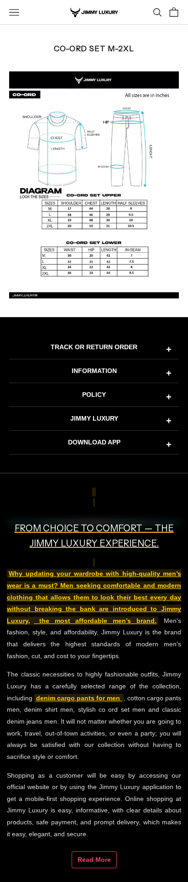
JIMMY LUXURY (121, 420)
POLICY (127, 396)
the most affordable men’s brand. (95, 620)
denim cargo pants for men (79, 698)
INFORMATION (122, 372)
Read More (94, 859)
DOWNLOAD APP (120, 443)
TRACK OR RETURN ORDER (111, 348)
